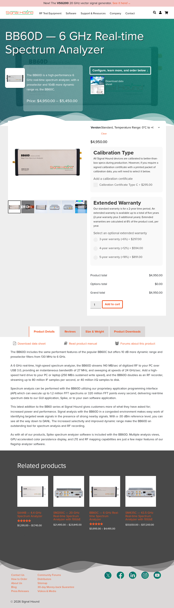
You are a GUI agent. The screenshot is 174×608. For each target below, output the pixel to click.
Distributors (44, 579)
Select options (29, 535)
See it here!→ (121, 3)
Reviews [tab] (70, 331)
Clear (104, 133)
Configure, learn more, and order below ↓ (120, 70)
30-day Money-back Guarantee (56, 587)
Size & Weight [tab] (94, 331)
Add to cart (112, 304)
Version (96, 127)
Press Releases (20, 591)
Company (115, 13)
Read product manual (83, 343)
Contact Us (17, 575)
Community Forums (49, 575)
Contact (130, 13)
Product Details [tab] (44, 331)
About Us (16, 583)
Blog (14, 587)
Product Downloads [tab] (127, 331)
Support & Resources (93, 13)
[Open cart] (166, 12)
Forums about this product (137, 343)
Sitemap (42, 583)
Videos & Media (47, 591)
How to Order (19, 579)
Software (71, 13)
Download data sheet (114, 83)
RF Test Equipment (50, 13)
